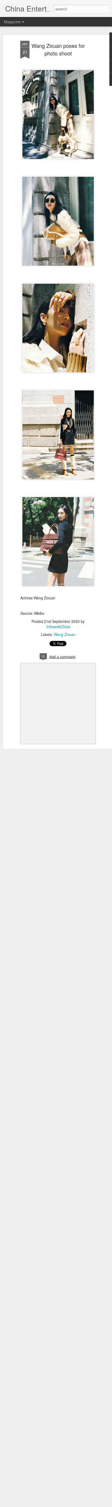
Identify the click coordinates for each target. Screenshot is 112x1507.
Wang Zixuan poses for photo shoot (58, 49)
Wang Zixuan (65, 634)
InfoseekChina (58, 626)
